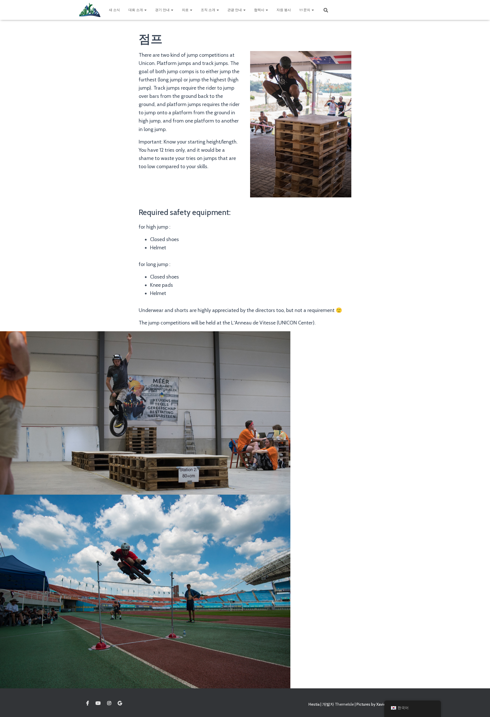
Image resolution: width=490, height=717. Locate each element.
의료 (185, 10)
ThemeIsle (344, 704)
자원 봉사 (283, 10)
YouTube (98, 703)
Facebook (87, 703)
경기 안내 (162, 10)
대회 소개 (136, 10)
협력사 (259, 10)
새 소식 (114, 10)
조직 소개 (208, 10)
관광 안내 (235, 10)
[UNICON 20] (90, 10)
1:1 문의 (305, 10)
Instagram (109, 703)
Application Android (120, 703)
